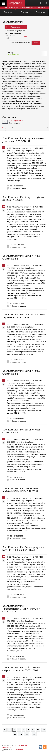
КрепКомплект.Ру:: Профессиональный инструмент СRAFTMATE (21, 608)
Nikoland (19, 749)
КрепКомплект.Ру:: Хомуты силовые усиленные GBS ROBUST (23, 140)
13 (21, 734)
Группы (24, 12)
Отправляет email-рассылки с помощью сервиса (25, 8)
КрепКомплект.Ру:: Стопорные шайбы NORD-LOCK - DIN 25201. (20, 490)
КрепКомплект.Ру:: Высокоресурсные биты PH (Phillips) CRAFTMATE (24, 549)
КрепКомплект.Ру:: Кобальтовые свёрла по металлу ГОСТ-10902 (21, 669)
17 (34, 734)
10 (38, 730)
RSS (25, 36)
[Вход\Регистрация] (41, 3)
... (9, 730)
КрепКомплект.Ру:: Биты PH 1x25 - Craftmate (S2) (22, 257)
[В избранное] (4, 152)
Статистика (9, 117)
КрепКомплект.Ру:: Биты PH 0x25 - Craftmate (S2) (22, 431)
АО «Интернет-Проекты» (15, 746)
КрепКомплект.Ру (12, 21)
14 (26, 734)
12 (15, 734)
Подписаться (15, 27)
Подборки (40, 12)
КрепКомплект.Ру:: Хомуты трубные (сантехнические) (23, 198)
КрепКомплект (14, 54)
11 (44, 730)
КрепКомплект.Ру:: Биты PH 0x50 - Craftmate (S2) (22, 372)
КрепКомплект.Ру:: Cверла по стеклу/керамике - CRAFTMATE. (23, 316)
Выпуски (8, 12)
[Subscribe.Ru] (16, 3)
